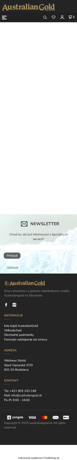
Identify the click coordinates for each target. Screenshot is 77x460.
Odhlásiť (12, 268)
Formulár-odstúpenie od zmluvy (25, 339)
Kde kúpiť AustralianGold (21, 326)
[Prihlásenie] (62, 17)
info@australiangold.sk (26, 395)
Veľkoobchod (13, 330)
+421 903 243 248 (23, 391)
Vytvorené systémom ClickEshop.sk (38, 458)
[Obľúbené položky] (53, 17)
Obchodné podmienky (19, 335)
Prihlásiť (12, 256)
